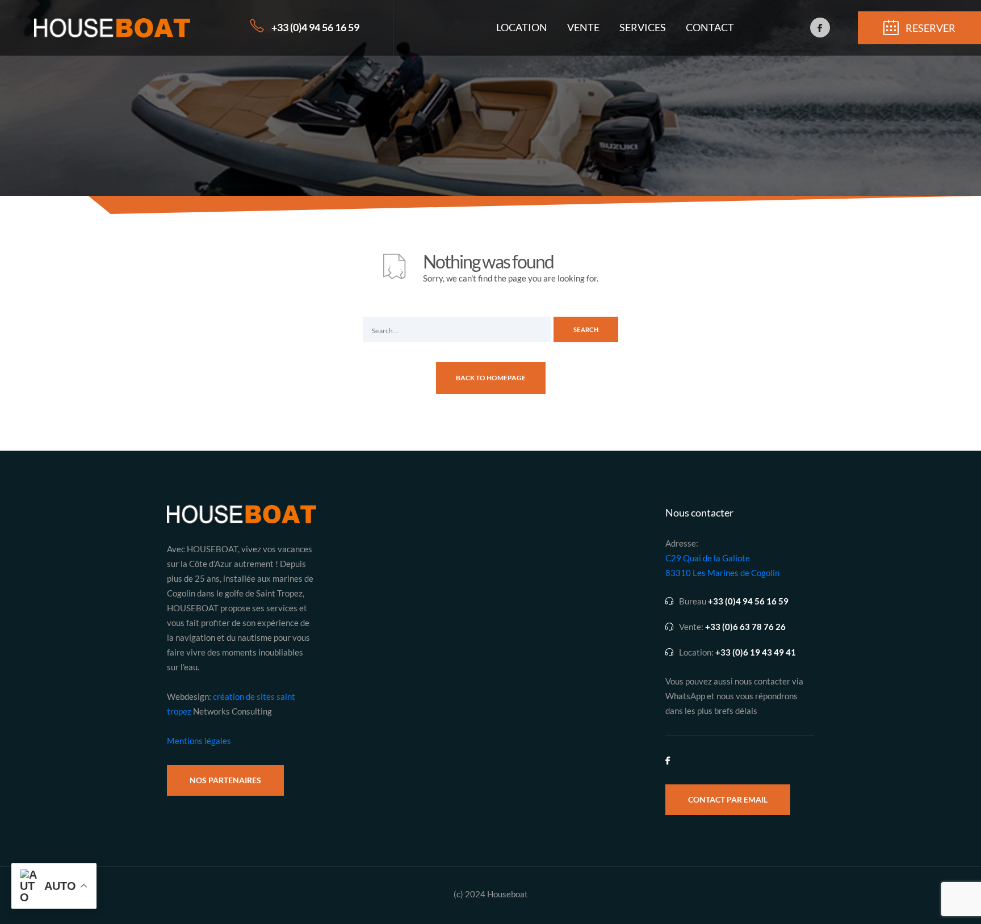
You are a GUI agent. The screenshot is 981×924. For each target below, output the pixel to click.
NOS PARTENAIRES (225, 780)
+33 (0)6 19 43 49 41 (755, 652)
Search (585, 329)
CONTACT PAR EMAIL (728, 799)
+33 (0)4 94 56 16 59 (315, 27)
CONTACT (710, 27)
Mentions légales (199, 741)
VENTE (583, 27)
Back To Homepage (491, 377)
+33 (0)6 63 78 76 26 (745, 627)
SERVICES (642, 27)
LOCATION (521, 27)
